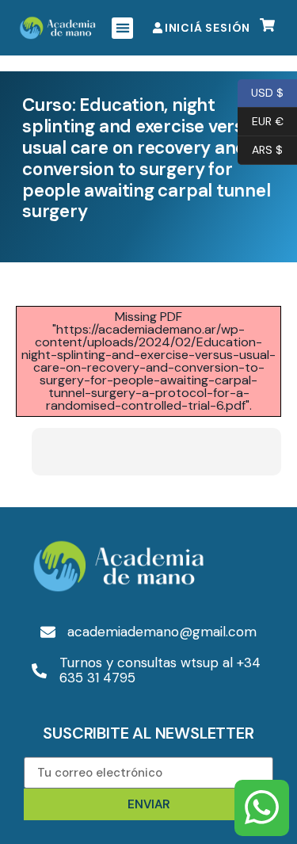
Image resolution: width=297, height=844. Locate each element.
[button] (122, 28)
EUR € (261, 120)
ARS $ (260, 148)
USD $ (261, 91)
